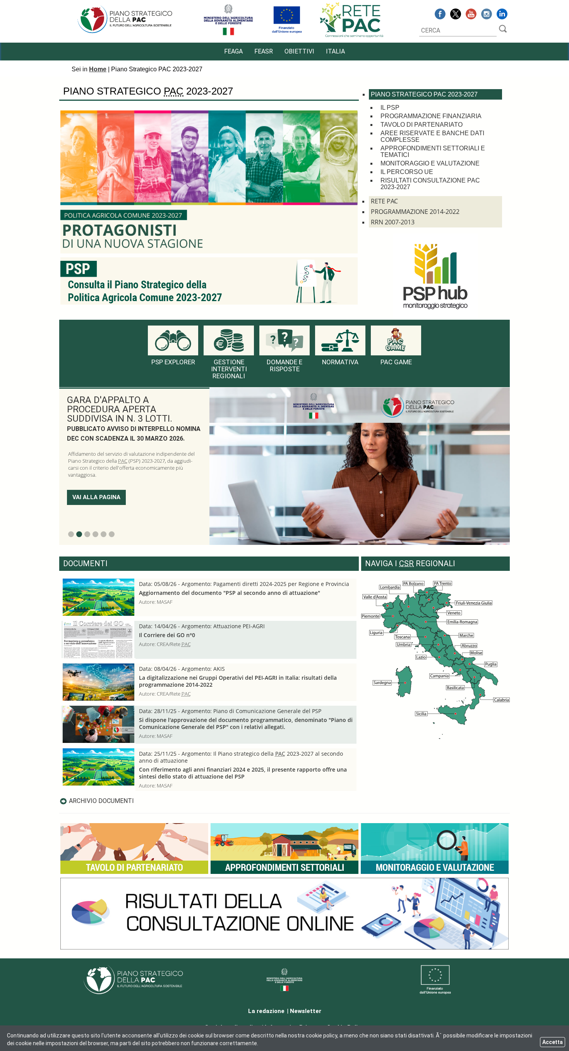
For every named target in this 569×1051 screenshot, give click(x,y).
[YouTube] (471, 15)
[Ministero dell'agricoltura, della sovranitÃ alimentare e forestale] (228, 34)
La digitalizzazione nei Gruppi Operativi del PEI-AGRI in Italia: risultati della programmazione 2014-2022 (238, 681)
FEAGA (233, 51)
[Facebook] (440, 15)
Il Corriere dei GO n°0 (167, 635)
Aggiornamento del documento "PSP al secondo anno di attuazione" (229, 592)
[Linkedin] (502, 15)
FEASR (263, 51)
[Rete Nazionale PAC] (352, 36)
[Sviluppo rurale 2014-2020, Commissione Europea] (287, 34)
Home (97, 69)
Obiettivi (299, 51)
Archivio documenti (101, 801)
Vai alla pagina (96, 461)
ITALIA (335, 51)
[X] (455, 15)
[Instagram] (486, 15)
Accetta (552, 1042)
